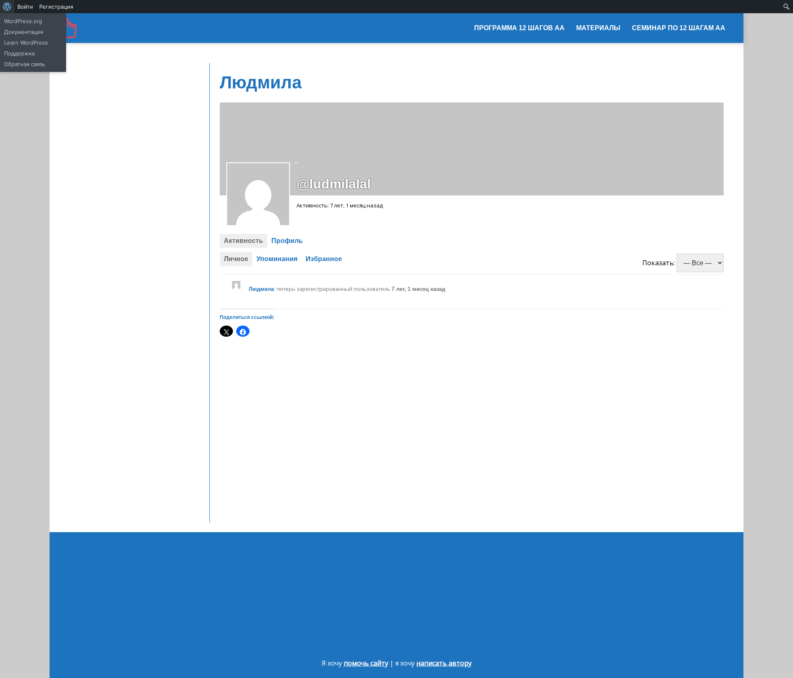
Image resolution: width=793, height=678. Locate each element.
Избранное (324, 258)
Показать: (658, 262)
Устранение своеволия (102, 108)
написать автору (444, 663)
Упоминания (276, 258)
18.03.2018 (83, 176)
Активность (243, 240)
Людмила (261, 289)
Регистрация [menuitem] (56, 6)
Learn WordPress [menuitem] (26, 42)
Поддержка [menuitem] (19, 53)
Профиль (287, 240)
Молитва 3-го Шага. (97, 130)
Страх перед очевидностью (109, 221)
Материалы (598, 27)
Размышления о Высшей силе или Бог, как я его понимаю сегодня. (613, 611)
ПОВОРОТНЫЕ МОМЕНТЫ (107, 164)
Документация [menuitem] (23, 32)
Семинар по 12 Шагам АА (678, 27)
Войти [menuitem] (25, 6)
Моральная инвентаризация (110, 119)
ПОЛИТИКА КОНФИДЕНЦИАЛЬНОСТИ (123, 210)
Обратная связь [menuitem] (24, 64)
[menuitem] (7, 6)
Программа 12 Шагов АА (519, 27)
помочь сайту (366, 663)
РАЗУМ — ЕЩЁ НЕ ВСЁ (101, 187)
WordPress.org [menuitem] (23, 21)
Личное (236, 258)
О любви (82, 198)
